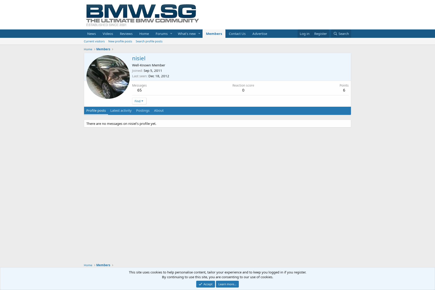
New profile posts (120, 41)
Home (144, 33)
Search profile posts (149, 41)
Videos (108, 33)
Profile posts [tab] (96, 110)
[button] (171, 33)
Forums (162, 33)
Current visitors (94, 41)
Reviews (126, 33)
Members (214, 33)
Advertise (259, 33)
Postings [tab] (143, 110)
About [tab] (159, 110)
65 (139, 90)
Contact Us (237, 33)
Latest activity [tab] (121, 110)
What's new (187, 33)
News (91, 33)
